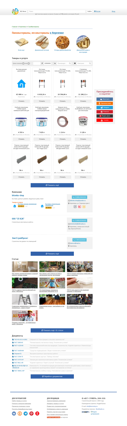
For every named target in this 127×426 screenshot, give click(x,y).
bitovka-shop (18, 195)
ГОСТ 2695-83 (18, 342)
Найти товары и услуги (19, 401)
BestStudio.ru (100, 409)
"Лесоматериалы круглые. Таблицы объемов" (44, 356)
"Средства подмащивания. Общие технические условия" (48, 350)
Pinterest (106, 111)
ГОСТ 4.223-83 (18, 345)
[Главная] (15, 11)
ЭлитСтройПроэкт (20, 238)
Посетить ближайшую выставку (22, 409)
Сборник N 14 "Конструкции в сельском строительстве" (47, 339)
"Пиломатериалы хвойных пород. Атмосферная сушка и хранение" (51, 371)
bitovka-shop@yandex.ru (78, 200)
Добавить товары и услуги (55, 403)
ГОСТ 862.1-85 (18, 362)
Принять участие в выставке (56, 412)
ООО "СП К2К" (18, 218)
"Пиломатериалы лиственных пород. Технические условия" (49, 342)
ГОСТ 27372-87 (19, 359)
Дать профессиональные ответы (57, 414)
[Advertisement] (104, 155)
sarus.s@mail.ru (75, 243)
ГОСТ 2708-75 (18, 356)
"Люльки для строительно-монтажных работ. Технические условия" (51, 359)
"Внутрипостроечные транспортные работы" (44, 353)
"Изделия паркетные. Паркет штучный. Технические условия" (49, 362)
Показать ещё (53, 185)
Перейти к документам (53, 376)
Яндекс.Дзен (106, 116)
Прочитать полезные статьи (21, 406)
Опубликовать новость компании (57, 409)
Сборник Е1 (18, 353)
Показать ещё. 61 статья (53, 330)
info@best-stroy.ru (92, 406)
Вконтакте (106, 99)
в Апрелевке (57, 32)
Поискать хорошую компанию (21, 403)
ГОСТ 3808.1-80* (19, 371)
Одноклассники (106, 103)
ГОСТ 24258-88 (19, 350)
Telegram (106, 107)
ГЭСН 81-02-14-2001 (20, 339)
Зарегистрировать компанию (56, 401)
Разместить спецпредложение (56, 406)
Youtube (106, 120)
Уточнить (21, 101)
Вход (113, 11)
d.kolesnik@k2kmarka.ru (77, 224)
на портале (57, 417)
